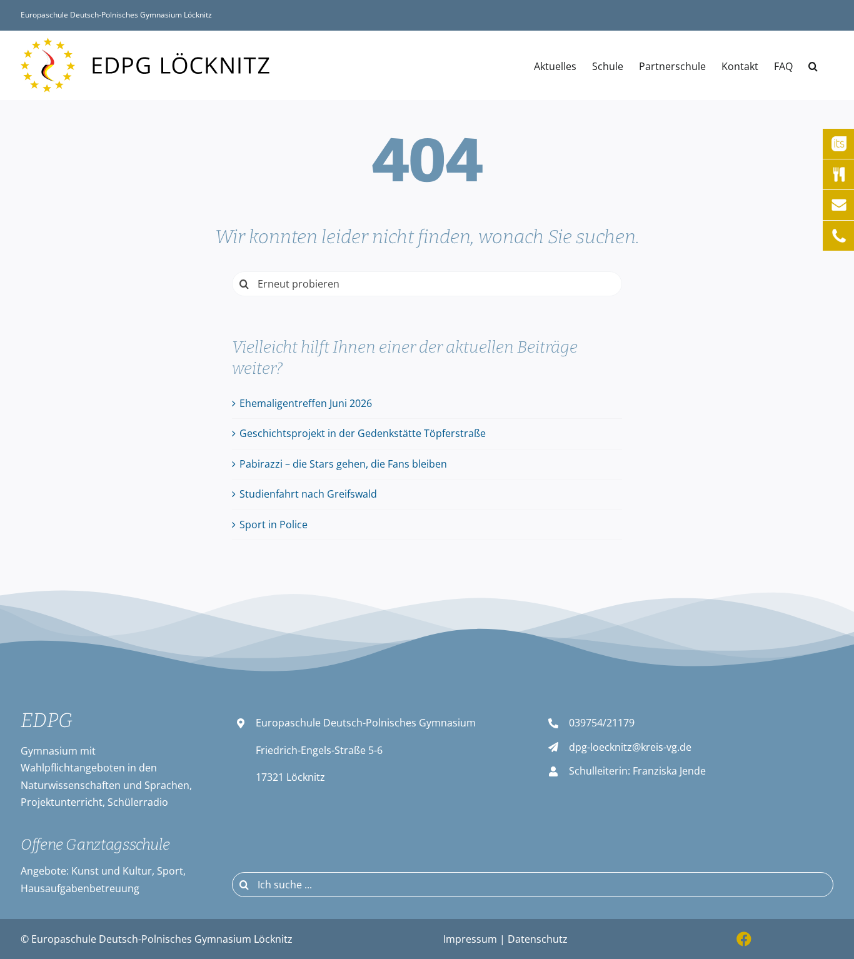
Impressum (470, 939)
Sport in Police (273, 524)
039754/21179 (602, 723)
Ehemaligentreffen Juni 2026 (305, 403)
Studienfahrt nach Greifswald (308, 494)
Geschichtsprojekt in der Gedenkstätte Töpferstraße (362, 433)
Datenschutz (538, 939)
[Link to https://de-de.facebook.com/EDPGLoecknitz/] (743, 938)
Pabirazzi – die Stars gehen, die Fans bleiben (343, 464)
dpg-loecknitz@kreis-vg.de (630, 747)
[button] (813, 65)
